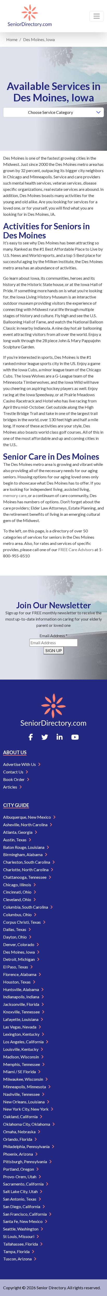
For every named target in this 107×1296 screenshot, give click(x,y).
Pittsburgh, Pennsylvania (25, 1161)
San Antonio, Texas (20, 1198)
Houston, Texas (17, 981)
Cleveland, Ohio (17, 899)
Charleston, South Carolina (27, 861)
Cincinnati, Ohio (17, 891)
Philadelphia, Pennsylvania (26, 1146)
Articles (10, 786)
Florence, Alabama (20, 974)
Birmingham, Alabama (23, 854)
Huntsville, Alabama (21, 989)
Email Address (53, 635)
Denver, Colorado (19, 944)
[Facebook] (31, 737)
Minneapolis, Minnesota (25, 1086)
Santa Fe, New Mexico (23, 1221)
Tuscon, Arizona (17, 1258)
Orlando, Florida (18, 1139)
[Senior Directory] (29, 16)
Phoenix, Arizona (18, 1153)
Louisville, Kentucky (21, 1049)
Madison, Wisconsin (21, 1056)
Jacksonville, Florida (21, 1004)
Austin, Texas (15, 839)
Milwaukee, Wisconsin (23, 1079)
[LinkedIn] (60, 737)
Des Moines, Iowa (19, 951)
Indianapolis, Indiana (21, 996)
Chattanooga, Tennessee (25, 877)
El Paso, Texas (16, 966)
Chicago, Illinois (17, 884)
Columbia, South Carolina (26, 906)
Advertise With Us (20, 764)
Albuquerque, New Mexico (27, 817)
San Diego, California (22, 1206)
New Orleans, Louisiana (24, 1101)
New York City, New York (26, 1108)
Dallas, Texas (15, 929)
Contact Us (13, 771)
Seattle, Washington (21, 1228)
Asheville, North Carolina (25, 824)
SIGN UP (53, 650)
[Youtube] (75, 737)
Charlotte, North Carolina (26, 869)
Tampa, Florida (16, 1251)
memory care (14, 495)
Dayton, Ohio (15, 936)
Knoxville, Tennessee (22, 1011)
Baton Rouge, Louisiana (24, 847)
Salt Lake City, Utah (20, 1191)
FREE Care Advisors (76, 549)
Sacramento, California (23, 1183)
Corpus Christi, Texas (22, 922)
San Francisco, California (25, 1214)
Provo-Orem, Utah (20, 1176)
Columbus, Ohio (17, 914)
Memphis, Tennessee (22, 1064)
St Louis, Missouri (19, 1236)
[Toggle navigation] (96, 16)
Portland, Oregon (19, 1169)
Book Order (14, 779)
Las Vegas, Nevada (20, 1026)
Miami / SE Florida (20, 1071)
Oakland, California (20, 1116)
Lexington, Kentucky (21, 1034)
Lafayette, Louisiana (21, 1019)
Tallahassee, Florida (21, 1243)
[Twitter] (44, 737)
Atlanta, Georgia (18, 832)
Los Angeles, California (23, 1041)
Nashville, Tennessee (22, 1094)
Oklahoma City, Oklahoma (27, 1124)
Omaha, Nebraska (19, 1131)
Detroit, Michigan (19, 959)
